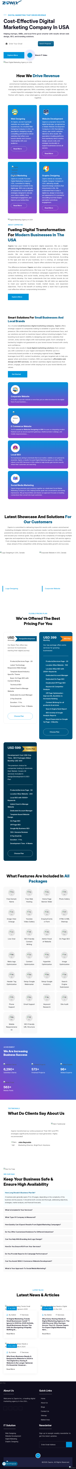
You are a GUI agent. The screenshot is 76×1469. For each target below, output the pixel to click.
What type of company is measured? (20, 1217)
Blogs (43, 1407)
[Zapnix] (12, 3)
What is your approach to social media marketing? (25, 1268)
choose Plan (19, 716)
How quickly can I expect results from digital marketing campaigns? (33, 1225)
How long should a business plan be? (20, 1193)
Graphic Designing (51, 175)
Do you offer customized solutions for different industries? (29, 1232)
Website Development (52, 119)
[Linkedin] (15, 1408)
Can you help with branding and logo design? (23, 1239)
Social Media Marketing (22, 485)
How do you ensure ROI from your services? (23, 1246)
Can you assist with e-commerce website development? (28, 1261)
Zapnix (50, 1462)
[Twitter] (10, 1408)
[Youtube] (29, 55)
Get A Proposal (11, 1464)
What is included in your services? (18, 1210)
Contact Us (45, 1411)
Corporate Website (20, 396)
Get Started (16, 374)
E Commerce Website (21, 426)
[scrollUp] (38, 1455)
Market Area (45, 1420)
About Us (44, 1403)
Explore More (13, 55)
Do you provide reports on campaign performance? (26, 1254)
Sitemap (44, 1415)
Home (43, 1398)
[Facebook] (5, 1408)
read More (17, 149)
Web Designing (18, 119)
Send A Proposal (45, 44)
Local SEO (16, 455)
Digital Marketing (19, 175)
